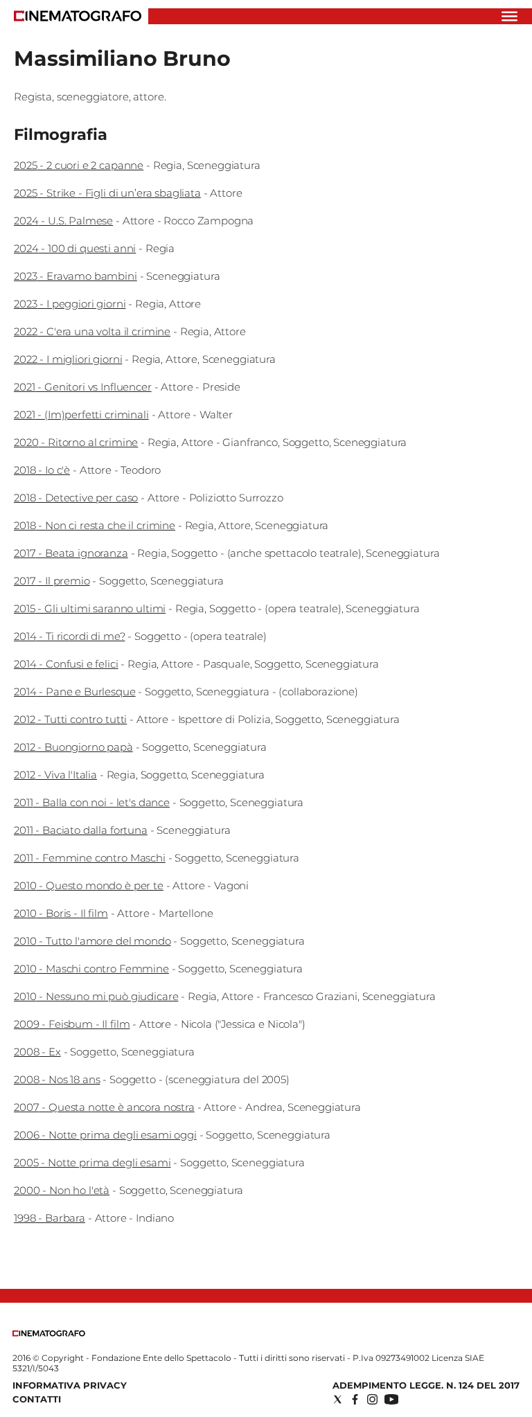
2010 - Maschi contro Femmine (91, 968)
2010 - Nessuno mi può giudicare (96, 996)
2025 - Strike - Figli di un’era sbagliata (107, 192)
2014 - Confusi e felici (66, 663)
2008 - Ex (37, 1051)
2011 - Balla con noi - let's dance (92, 802)
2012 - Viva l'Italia (55, 774)
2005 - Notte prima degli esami (92, 1162)
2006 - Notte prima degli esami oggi (105, 1134)
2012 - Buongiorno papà (73, 747)
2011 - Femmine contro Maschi (90, 857)
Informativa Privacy (69, 1385)
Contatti (36, 1399)
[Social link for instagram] (372, 1399)
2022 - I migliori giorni (68, 359)
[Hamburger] (509, 16)
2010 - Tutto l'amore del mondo (92, 940)
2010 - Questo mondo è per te (88, 885)
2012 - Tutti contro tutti (70, 719)
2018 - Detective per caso (76, 497)
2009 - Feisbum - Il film (72, 1024)
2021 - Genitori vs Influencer (83, 386)
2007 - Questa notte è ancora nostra (104, 1107)
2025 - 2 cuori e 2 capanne (78, 165)
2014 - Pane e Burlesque (75, 691)
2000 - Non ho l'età (61, 1190)
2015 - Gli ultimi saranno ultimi (90, 608)
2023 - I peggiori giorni (69, 303)
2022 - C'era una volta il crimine (92, 331)
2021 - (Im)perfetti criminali (81, 414)
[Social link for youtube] (391, 1399)
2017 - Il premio (52, 580)
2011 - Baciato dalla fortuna (81, 830)
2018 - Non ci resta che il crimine (94, 525)
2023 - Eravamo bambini (75, 276)
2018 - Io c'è (42, 469)
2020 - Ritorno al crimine (76, 442)
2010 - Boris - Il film (61, 913)
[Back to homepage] (48, 1333)
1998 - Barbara (49, 1217)
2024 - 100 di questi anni (75, 248)
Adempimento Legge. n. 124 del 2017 (426, 1385)
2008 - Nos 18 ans (57, 1079)
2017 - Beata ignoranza (71, 553)
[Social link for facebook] (355, 1399)
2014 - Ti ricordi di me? (69, 636)
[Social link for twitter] (337, 1399)
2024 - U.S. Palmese (63, 220)
